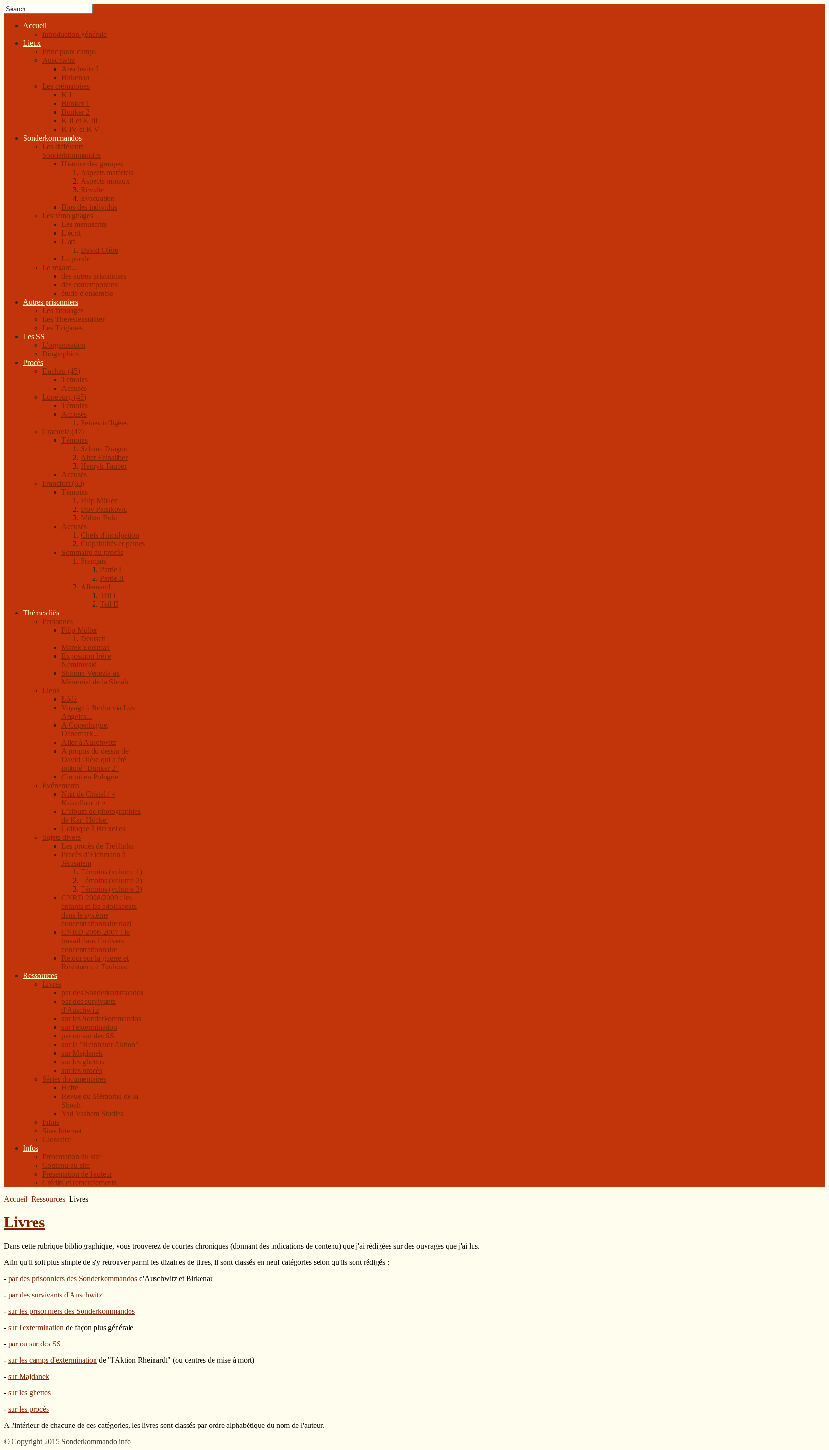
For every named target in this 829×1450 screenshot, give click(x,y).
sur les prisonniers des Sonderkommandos (71, 1311)
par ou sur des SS (34, 1344)
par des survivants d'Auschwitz (55, 1295)
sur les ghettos (29, 1393)
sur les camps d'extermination (52, 1360)
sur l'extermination (36, 1327)
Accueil (15, 1199)
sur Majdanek (28, 1376)
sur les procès (28, 1409)
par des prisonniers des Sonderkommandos (72, 1278)
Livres (24, 1222)
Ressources (48, 1199)
